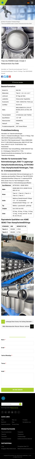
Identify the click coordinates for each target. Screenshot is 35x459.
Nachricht (3, 422)
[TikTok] (19, 412)
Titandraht (4, 436)
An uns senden (18, 82)
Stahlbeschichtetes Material (25, 438)
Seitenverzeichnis (5, 424)
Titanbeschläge (15, 21)
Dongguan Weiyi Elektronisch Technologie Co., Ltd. (8, 449)
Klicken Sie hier (14, 407)
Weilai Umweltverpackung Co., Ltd (25, 449)
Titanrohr (3, 434)
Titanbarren (21, 434)
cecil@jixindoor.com (17, 457)
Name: (3, 339)
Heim (4, 21)
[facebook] (2, 412)
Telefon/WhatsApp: (6, 355)
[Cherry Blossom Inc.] (2, 2)
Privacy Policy (15, 424)
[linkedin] (5, 412)
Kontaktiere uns (27, 422)
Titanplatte (20, 432)
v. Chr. (2, 446)
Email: (3, 347)
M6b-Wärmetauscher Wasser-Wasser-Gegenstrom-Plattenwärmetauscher (14, 326)
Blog (13, 422)
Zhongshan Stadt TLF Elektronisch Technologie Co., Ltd (25, 447)
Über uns (14, 420)
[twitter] (9, 412)
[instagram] (15, 412)
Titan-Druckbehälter (6, 432)
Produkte (8, 21)
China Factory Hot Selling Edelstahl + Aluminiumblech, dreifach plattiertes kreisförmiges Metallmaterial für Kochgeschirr (21, 322)
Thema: (3, 363)
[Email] (20, 404)
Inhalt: (3, 371)
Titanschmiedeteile (6, 438)
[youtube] (12, 412)
